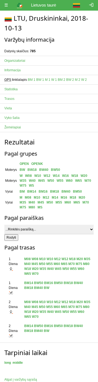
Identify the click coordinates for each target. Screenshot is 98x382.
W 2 (84, 80)
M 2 (77, 80)
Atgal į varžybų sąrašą (20, 379)
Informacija (12, 70)
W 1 (54, 80)
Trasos (9, 99)
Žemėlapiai (12, 127)
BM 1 (31, 80)
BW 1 (40, 80)
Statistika (11, 89)
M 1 (47, 80)
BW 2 (70, 80)
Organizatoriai (14, 61)
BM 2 (61, 80)
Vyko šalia (12, 118)
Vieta (8, 108)
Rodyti (11, 237)
